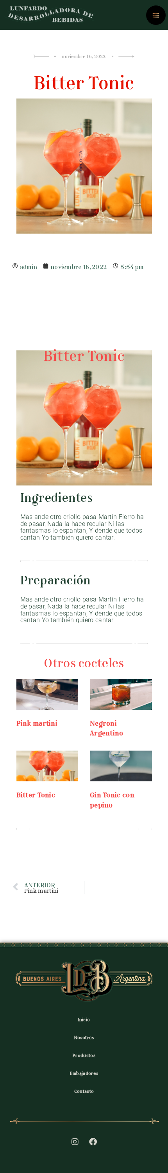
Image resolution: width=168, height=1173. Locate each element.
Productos (84, 1055)
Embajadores (84, 1072)
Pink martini (37, 722)
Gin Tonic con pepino (112, 798)
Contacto (84, 1090)
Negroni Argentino (106, 727)
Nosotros (84, 1037)
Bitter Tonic (35, 794)
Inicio (84, 1019)
